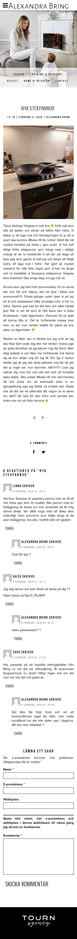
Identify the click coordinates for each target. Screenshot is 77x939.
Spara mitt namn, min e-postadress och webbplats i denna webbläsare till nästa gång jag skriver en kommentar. (38, 822)
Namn (8, 769)
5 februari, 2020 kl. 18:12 (29, 581)
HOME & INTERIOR (37, 80)
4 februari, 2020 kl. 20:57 (29, 491)
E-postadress (14, 784)
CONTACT (62, 80)
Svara (9, 528)
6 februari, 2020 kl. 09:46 (38, 704)
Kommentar (12, 835)
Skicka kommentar (26, 884)
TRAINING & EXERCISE (46, 74)
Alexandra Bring (38, 6)
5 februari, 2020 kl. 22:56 (29, 657)
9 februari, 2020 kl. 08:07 (38, 547)
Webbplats (11, 799)
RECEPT (12, 80)
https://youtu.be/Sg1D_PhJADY (24, 595)
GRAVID (18, 74)
